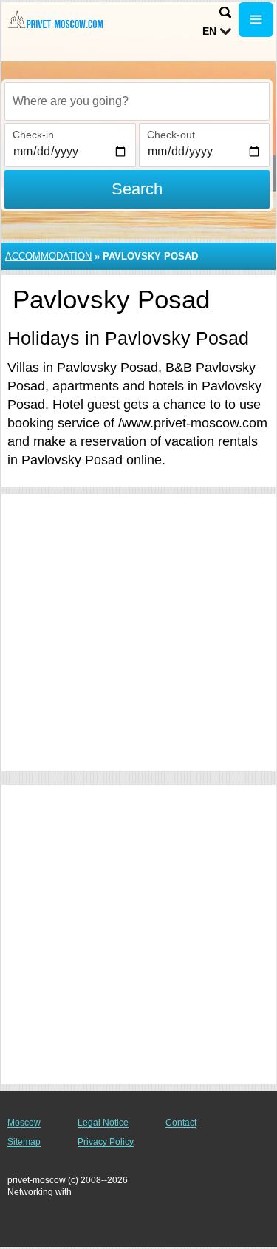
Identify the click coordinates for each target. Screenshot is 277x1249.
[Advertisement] (138, 632)
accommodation (48, 256)
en (209, 31)
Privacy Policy (106, 1142)
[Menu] (256, 19)
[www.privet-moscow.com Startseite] (55, 21)
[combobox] (137, 101)
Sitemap (24, 1142)
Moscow (24, 1122)
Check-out (171, 135)
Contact (180, 1122)
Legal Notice (103, 1122)
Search (137, 189)
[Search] (225, 12)
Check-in (33, 135)
